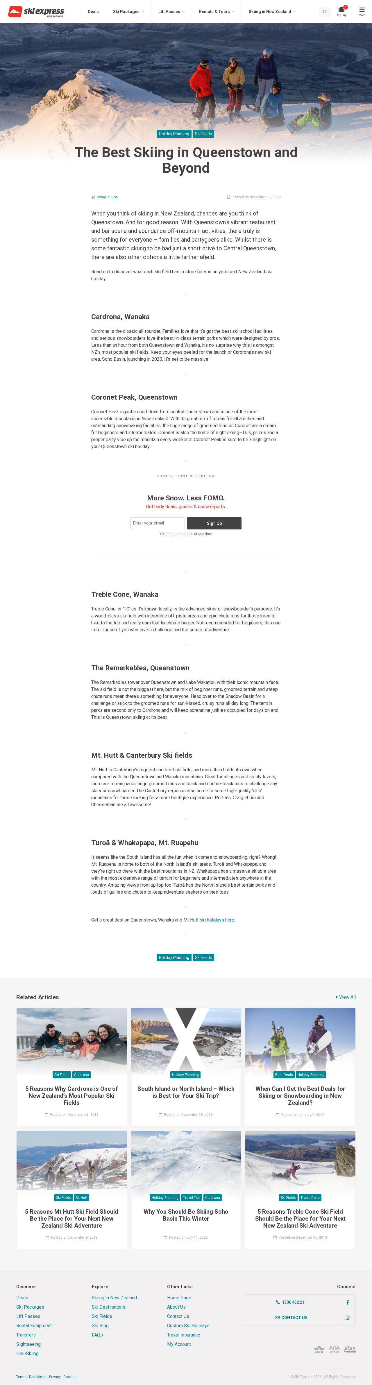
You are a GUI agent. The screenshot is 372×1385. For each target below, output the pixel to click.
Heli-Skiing (27, 1353)
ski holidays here (217, 920)
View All (347, 997)
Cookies (69, 1377)
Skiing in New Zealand (270, 11)
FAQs (97, 1335)
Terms (21, 1377)
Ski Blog (100, 1325)
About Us (176, 1307)
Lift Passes (169, 11)
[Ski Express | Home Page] (36, 11)
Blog (114, 197)
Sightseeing (28, 1344)
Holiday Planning (174, 134)
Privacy (55, 1377)
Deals (93, 11)
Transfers (26, 1335)
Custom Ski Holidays (188, 1325)
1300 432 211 (294, 1302)
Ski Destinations (108, 1307)
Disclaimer (37, 1377)
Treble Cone (310, 1198)
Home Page (179, 1297)
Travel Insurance (183, 1335)
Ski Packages (126, 11)
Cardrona (81, 1075)
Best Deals (284, 1075)
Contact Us (178, 1316)
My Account (179, 1344)
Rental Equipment (34, 1325)
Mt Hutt (81, 1198)
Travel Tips (192, 1198)
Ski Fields (203, 134)
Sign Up (214, 523)
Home (101, 197)
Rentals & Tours (214, 11)
